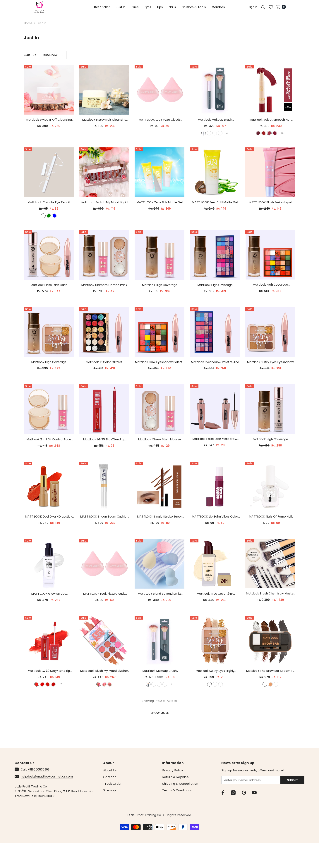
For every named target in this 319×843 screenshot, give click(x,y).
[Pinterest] (244, 793)
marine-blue (54, 215)
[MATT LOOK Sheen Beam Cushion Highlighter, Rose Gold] (104, 486)
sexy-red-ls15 (269, 133)
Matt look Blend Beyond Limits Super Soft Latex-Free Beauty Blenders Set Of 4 (159, 594)
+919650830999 (38, 769)
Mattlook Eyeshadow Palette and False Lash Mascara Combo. (215, 362)
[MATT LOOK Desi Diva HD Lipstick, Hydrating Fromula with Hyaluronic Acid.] (49, 486)
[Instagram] (233, 793)
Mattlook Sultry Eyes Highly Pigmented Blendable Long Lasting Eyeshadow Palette (215, 671)
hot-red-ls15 (263, 133)
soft (265, 684)
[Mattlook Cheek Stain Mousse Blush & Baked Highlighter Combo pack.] (159, 409)
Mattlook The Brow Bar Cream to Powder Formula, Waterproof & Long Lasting (270, 671)
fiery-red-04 (53, 684)
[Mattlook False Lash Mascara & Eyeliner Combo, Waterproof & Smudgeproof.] (215, 409)
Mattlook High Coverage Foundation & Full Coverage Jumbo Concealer (270, 439)
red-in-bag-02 (42, 684)
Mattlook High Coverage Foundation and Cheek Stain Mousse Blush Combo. (159, 285)
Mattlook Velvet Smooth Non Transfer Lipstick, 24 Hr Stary (270, 120)
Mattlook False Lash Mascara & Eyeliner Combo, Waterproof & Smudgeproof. (214, 439)
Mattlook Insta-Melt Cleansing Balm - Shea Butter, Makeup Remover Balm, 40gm (104, 120)
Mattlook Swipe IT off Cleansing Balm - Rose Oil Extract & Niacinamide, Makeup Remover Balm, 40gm (49, 120)
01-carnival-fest (209, 684)
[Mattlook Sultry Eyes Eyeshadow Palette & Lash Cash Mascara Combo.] (270, 332)
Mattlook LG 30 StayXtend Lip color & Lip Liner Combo (104, 439)
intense (276, 684)
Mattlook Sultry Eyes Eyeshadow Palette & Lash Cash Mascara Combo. (270, 362)
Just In (41, 23)
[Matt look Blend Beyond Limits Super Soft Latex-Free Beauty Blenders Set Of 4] (159, 564)
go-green (49, 215)
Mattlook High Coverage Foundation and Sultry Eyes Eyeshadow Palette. (48, 362)
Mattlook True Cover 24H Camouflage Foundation (215, 594)
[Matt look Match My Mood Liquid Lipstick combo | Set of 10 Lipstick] (104, 172)
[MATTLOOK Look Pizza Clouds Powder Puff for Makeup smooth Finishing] (159, 90)
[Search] (263, 7)
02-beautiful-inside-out (104, 684)
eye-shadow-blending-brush (220, 133)
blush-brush (214, 133)
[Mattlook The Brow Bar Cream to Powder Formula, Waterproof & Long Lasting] (270, 641)
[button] (52, 55)
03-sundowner (220, 684)
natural (270, 684)
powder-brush (203, 133)
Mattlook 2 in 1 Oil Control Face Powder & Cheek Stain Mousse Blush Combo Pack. (48, 439)
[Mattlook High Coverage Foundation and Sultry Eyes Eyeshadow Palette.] (49, 332)
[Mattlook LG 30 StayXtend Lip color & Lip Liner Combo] (104, 409)
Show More (159, 713)
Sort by (30, 55)
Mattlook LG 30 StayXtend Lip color (49, 671)
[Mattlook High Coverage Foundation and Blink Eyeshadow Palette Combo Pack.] (270, 255)
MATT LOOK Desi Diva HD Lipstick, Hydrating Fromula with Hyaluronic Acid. (49, 516)
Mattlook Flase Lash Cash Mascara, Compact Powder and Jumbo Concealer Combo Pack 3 (49, 285)
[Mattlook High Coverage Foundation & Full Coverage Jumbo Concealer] (270, 409)
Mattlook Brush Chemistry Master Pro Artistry (270, 593)
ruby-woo (258, 133)
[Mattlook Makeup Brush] (215, 90)
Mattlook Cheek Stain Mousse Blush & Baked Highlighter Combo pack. (159, 439)
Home (28, 23)
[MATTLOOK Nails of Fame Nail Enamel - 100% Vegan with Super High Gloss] (270, 486)
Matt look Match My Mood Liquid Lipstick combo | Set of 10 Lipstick (104, 202)
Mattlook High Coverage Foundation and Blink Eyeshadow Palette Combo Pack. (270, 284)
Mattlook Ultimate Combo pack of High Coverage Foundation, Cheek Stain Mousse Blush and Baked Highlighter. (104, 285)
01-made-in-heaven (98, 684)
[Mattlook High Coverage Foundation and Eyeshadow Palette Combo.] (215, 255)
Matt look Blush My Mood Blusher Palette (104, 671)
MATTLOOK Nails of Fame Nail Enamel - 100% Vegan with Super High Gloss (270, 516)
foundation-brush (209, 133)
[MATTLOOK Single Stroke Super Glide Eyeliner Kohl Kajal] (159, 486)
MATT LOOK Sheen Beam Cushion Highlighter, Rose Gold (104, 516)
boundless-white (43, 215)
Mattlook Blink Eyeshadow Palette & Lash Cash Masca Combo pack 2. (159, 362)
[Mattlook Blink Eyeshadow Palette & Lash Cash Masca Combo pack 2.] (159, 332)
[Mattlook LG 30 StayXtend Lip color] (49, 641)
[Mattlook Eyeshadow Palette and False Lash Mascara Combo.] (215, 332)
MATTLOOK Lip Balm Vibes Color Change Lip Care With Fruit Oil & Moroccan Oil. (215, 516)
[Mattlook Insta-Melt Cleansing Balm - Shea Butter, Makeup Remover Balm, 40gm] (104, 90)
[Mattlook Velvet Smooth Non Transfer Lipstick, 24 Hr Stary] (270, 90)
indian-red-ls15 (274, 133)
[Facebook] (223, 793)
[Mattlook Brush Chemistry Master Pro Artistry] (270, 564)
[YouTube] (254, 793)
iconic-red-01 (36, 684)
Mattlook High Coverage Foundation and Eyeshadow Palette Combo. (215, 285)
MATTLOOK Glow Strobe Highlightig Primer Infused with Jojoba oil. (49, 594)
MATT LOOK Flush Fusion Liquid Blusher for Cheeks (270, 202)
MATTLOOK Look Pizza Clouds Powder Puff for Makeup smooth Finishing (159, 120)
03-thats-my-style (109, 684)
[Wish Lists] (271, 7)
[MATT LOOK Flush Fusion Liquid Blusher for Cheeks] (270, 172)
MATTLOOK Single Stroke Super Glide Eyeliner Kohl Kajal (159, 516)
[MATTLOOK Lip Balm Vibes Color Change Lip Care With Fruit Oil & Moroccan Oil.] (215, 486)
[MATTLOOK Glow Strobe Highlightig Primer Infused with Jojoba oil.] (49, 564)
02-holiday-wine (215, 684)
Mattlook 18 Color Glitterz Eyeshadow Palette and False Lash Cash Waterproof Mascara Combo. (104, 362)
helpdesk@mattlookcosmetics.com (47, 776)
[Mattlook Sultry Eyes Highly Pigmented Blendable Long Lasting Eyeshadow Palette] (215, 641)
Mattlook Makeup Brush (215, 120)
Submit (292, 780)
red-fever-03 (47, 684)
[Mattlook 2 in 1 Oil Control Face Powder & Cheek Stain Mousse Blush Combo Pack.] (49, 409)
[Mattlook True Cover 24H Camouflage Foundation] (215, 564)
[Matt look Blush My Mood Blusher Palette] (104, 641)
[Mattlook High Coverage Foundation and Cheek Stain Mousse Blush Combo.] (159, 255)
